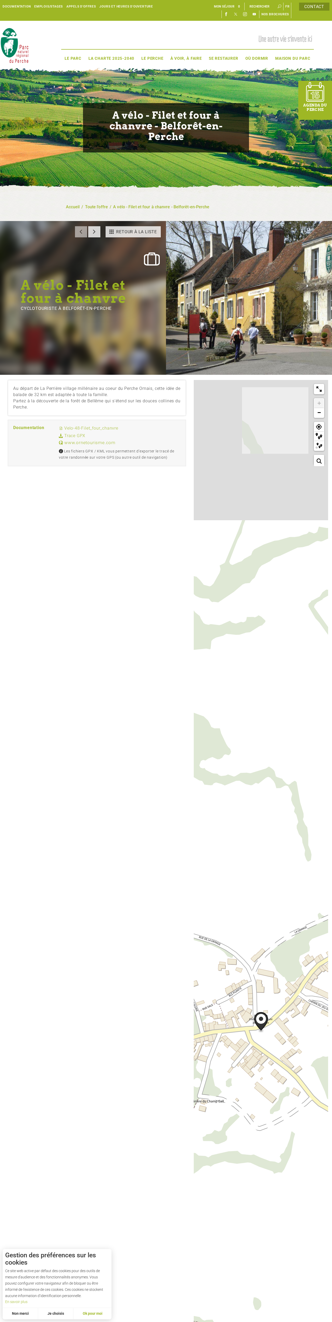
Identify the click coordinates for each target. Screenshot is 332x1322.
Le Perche (152, 58)
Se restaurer (223, 58)
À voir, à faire (186, 58)
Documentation (17, 6)
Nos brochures (275, 14)
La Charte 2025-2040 (111, 58)
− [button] (319, 412)
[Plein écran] (319, 389)
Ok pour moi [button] (92, 1313)
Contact (314, 6)
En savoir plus (16, 1302)
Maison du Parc (292, 58)
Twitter (235, 14)
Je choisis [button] (55, 1313)
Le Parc (73, 58)
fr (287, 6)
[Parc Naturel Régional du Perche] (15, 45)
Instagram (245, 14)
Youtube (254, 14)
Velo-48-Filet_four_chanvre (90, 428)
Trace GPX (74, 435)
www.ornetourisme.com (89, 442)
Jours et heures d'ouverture (126, 6)
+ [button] (319, 403)
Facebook (226, 14)
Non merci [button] (20, 1313)
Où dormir (256, 58)
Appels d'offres (81, 6)
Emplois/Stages (48, 6)
